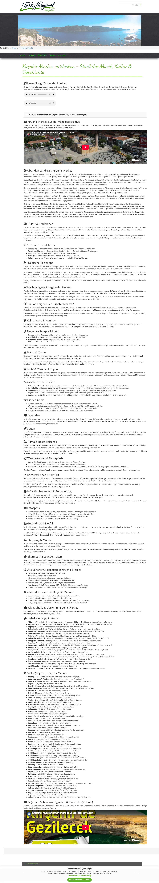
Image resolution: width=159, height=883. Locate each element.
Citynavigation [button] (32, 833)
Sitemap (47, 842)
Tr (140, 5)
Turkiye (31, 24)
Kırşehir (15, 17)
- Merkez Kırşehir (27, 17)
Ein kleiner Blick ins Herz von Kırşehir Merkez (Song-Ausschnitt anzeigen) (57, 84)
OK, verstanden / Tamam (79, 880)
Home (22, 24)
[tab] (82, 833)
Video (52, 24)
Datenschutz (27, 842)
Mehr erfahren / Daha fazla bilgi (79, 876)
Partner (61, 24)
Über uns (42, 24)
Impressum (38, 842)
